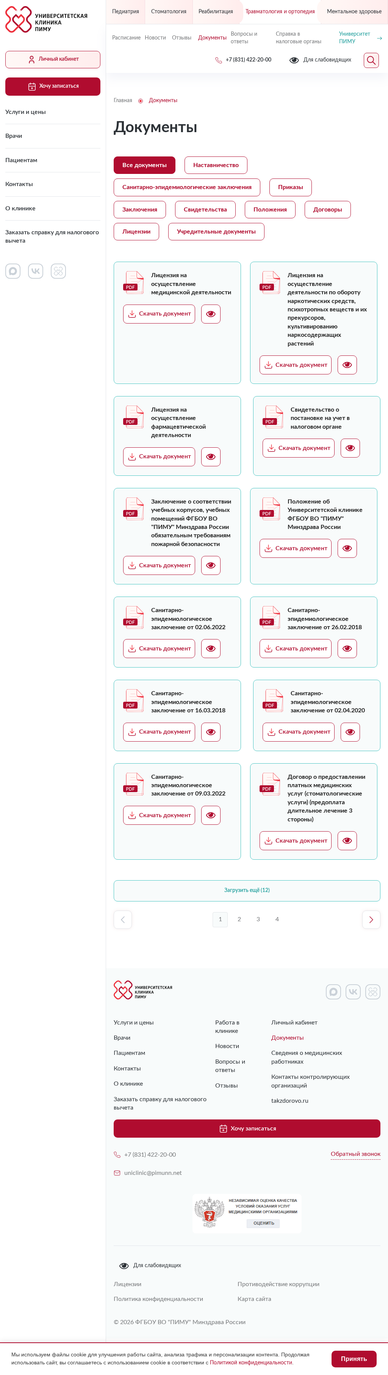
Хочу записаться (59, 86)
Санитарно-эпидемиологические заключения (187, 187)
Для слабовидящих (157, 1265)
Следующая (371, 920)
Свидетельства (205, 210)
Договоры (327, 210)
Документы (211, 38)
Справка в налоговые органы (298, 38)
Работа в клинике (227, 1027)
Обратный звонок (355, 1154)
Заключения (139, 210)
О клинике (20, 208)
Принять (354, 1359)
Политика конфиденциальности (158, 1299)
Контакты (19, 184)
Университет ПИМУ (354, 38)
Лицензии (136, 232)
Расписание (125, 38)
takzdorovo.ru (289, 1101)
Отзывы (181, 38)
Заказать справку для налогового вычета (52, 236)
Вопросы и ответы (244, 38)
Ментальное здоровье (354, 11)
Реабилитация (216, 11)
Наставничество (216, 165)
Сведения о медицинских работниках (306, 1057)
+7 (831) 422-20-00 (150, 1155)
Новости (155, 38)
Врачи (13, 136)
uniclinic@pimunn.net (153, 1173)
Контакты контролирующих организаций (310, 1081)
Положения (270, 210)
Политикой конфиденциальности (251, 1363)
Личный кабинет (59, 59)
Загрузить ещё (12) (247, 890)
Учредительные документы (216, 232)
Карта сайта (254, 1299)
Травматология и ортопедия (280, 11)
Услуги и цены (25, 112)
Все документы (144, 165)
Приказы (290, 187)
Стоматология (168, 11)
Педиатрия (125, 11)
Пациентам (21, 160)
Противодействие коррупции (278, 1284)
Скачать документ (165, 314)
